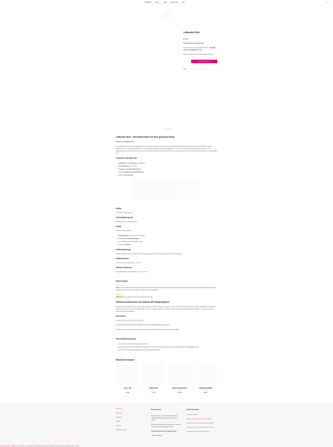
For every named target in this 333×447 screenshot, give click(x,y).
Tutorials (118, 421)
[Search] (323, 2)
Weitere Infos (120, 329)
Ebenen (191, 69)
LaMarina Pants (121, 320)
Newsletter (174, 2)
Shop (183, 2)
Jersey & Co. (196, 69)
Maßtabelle (119, 417)
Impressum (119, 408)
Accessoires (205, 390)
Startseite (148, 2)
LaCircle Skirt (132, 320)
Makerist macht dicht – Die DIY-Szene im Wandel (199, 419)
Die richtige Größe (125, 212)
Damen (185, 34)
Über (165, 2)
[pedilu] (166, 15)
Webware (202, 69)
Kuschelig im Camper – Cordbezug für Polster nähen (200, 427)
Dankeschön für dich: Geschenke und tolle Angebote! (200, 423)
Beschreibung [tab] (167, 129)
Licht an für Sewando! (192, 414)
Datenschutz (119, 413)
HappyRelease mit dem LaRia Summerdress (198, 431)
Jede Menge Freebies (121, 429)
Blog (157, 2)
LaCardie (140, 320)
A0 (187, 69)
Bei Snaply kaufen (204, 61)
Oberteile (191, 34)
